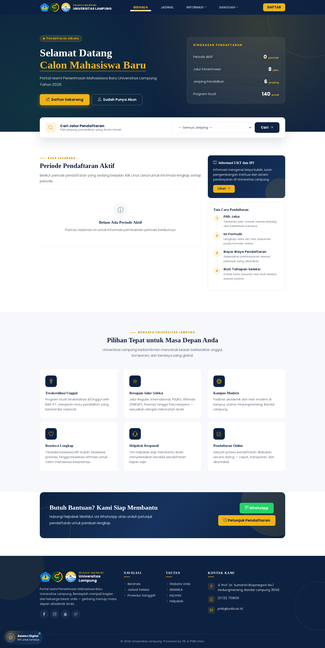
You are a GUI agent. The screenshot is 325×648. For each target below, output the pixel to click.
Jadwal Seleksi (138, 590)
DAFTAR (274, 7)
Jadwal (167, 7)
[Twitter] (76, 614)
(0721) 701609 (228, 598)
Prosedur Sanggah (142, 595)
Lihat (222, 189)
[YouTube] (65, 614)
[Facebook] (44, 614)
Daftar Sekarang (67, 99)
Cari (265, 127)
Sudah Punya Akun (119, 99)
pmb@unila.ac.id (230, 608)
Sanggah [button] (227, 7)
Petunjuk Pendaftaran (249, 520)
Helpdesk (176, 601)
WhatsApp (258, 508)
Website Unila (180, 584)
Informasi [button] (194, 7)
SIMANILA (176, 590)
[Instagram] (54, 614)
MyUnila (175, 595)
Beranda (140, 7)
